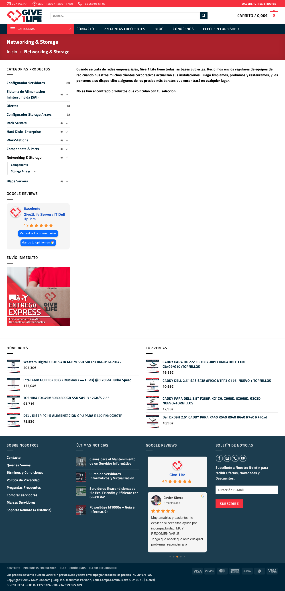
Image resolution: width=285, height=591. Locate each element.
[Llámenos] (235, 458)
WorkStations (17, 140)
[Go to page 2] (177, 557)
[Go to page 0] (170, 556)
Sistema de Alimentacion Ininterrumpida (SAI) (26, 94)
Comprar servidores (22, 495)
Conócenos (183, 28)
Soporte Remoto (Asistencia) (29, 510)
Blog (159, 28)
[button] (259, 3)
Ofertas (12, 105)
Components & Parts (23, 148)
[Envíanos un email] (227, 458)
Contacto (85, 28)
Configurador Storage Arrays (29, 114)
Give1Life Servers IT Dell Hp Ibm (44, 217)
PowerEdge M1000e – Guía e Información (112, 509)
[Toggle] (67, 94)
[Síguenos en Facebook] (219, 458)
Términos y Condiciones (25, 472)
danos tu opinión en (36, 242)
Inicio (12, 51)
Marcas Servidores (21, 502)
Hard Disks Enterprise (24, 131)
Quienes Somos (19, 465)
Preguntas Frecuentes (124, 28)
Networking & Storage (24, 157)
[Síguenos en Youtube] (242, 458)
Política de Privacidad (23, 480)
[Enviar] (204, 15)
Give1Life (177, 475)
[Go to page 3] (181, 557)
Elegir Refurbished (221, 28)
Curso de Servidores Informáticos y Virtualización (112, 476)
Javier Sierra (173, 498)
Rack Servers (17, 123)
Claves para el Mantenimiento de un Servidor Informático (113, 461)
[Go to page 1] (174, 557)
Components (19, 164)
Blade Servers (17, 181)
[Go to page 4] (184, 556)
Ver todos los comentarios (38, 233)
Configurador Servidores (26, 82)
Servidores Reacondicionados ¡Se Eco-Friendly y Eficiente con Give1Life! (114, 492)
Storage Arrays (21, 171)
